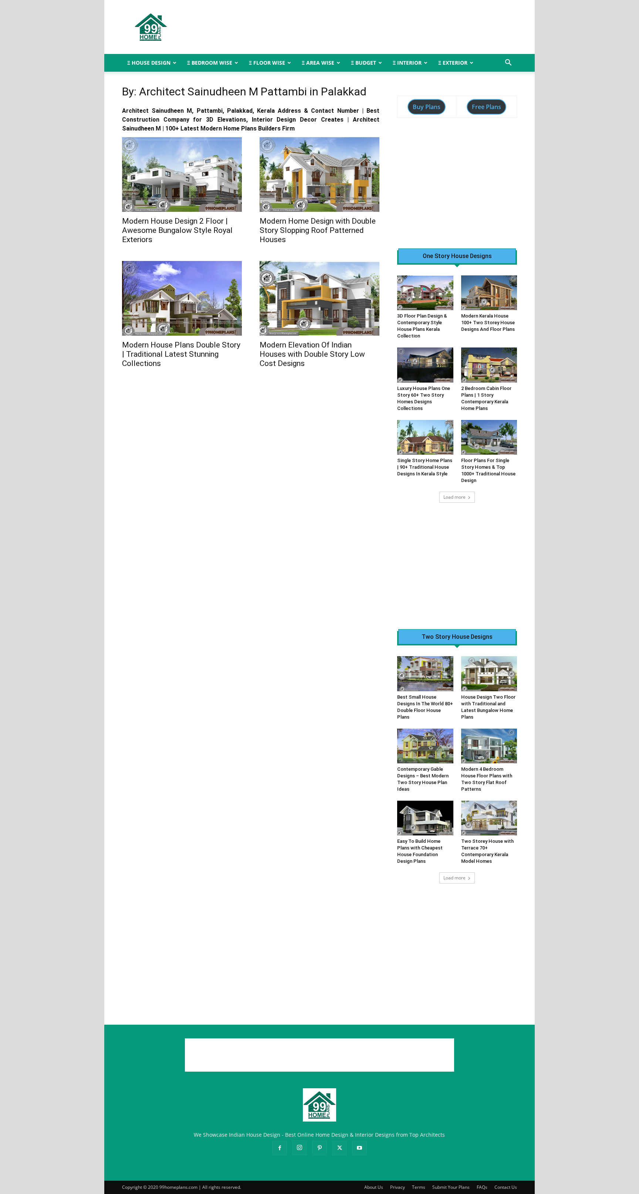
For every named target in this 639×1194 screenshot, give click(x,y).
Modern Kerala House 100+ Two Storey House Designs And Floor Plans (488, 322)
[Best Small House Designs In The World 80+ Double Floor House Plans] (425, 673)
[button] (508, 63)
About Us (373, 1187)
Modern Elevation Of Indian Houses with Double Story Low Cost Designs (312, 354)
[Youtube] (359, 1148)
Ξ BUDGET (363, 62)
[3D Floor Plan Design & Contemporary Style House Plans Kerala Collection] (425, 292)
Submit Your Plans (451, 1187)
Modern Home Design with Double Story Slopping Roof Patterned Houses (318, 230)
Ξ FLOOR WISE (267, 62)
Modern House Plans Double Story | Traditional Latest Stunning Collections (181, 354)
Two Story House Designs (457, 637)
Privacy (397, 1187)
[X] (339, 1148)
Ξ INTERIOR (407, 62)
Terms (418, 1187)
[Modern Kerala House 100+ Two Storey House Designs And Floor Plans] (489, 292)
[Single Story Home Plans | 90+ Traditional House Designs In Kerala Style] (425, 437)
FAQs (482, 1187)
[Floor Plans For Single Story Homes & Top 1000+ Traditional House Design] (489, 437)
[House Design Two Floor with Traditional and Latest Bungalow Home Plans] (489, 673)
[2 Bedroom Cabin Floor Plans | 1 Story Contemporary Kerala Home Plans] (489, 364)
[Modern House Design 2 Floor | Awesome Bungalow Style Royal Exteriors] (182, 174)
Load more (454, 497)
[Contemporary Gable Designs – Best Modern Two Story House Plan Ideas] (425, 746)
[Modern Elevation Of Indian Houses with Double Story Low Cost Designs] (319, 298)
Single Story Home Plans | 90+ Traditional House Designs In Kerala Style (424, 467)
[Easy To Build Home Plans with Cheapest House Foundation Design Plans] (425, 818)
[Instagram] (299, 1147)
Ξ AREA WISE (318, 62)
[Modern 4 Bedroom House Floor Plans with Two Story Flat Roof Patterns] (489, 746)
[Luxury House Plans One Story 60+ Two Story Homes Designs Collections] (425, 364)
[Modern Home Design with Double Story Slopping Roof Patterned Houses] (319, 174)
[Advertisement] (382, 27)
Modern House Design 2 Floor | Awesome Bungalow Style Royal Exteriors (177, 230)
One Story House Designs (457, 256)
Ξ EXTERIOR (452, 62)
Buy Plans (426, 107)
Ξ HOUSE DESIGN (148, 62)
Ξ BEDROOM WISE (209, 62)
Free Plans (486, 107)
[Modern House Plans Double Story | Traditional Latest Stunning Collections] (182, 298)
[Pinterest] (319, 1148)
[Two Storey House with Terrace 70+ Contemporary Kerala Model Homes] (489, 818)
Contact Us (505, 1187)
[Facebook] (279, 1148)
